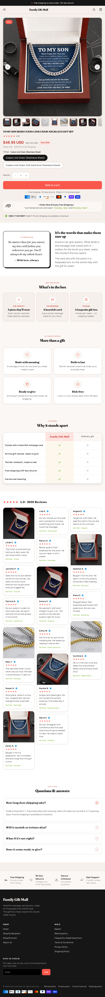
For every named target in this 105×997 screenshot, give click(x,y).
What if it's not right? (20, 838)
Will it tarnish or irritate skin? (26, 827)
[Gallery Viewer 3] (26, 122)
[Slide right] (97, 67)
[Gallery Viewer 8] (73, 122)
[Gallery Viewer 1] (7, 122)
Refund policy (61, 933)
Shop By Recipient (11, 933)
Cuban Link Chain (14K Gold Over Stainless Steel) (33, 165)
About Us (7, 942)
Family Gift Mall (38, 9)
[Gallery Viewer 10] (92, 122)
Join (46, 972)
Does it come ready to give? (24, 849)
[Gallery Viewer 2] (17, 122)
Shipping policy (95, 986)
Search (58, 929)
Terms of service (79, 986)
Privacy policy (64, 986)
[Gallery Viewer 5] (45, 122)
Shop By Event (10, 938)
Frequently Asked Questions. (68, 938)
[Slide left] (7, 67)
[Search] (94, 9)
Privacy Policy (61, 947)
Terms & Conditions (64, 942)
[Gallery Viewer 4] (36, 122)
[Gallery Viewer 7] (64, 122)
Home (6, 929)
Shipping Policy (62, 951)
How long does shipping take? (26, 802)
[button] (100, 9)
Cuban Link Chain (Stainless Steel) (25, 157)
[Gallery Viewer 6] (54, 122)
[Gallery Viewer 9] (83, 122)
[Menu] (4, 9)
